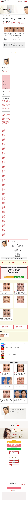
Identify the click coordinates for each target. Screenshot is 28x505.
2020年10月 (3, 179)
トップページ (3, 492)
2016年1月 (3, 226)
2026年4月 (3, 130)
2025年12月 (3, 133)
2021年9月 (3, 170)
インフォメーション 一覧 (5, 92)
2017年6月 (3, 212)
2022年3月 (3, 165)
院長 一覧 (4, 91)
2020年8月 (3, 181)
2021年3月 (3, 175)
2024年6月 (3, 147)
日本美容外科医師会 (17, 255)
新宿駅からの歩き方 (23, 484)
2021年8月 (3, 171)
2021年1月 (3, 177)
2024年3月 (3, 150)
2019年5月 (3, 193)
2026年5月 (3, 129)
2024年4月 (3, 149)
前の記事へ (3, 262)
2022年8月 (3, 161)
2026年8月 (3, 127)
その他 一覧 (4, 95)
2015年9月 (3, 229)
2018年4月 (3, 204)
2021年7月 (3, 172)
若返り (11, 23)
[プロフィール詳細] (4, 71)
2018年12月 (3, 197)
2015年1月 (3, 236)
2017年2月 (3, 215)
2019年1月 (3, 196)
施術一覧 (11, 492)
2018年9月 (3, 200)
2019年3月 (3, 195)
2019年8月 (3, 191)
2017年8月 (3, 210)
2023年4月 (3, 158)
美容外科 (4, 22)
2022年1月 (3, 167)
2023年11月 (3, 152)
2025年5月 (3, 138)
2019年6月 (3, 192)
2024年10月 (3, 144)
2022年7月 (3, 162)
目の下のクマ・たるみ (11, 22)
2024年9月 (3, 145)
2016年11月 (3, 218)
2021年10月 (3, 169)
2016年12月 (3, 217)
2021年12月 (3, 168)
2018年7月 (3, 201)
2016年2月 (3, 225)
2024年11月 (3, 143)
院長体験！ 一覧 (4, 89)
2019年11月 (3, 188)
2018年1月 (3, 206)
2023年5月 (3, 157)
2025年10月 (3, 135)
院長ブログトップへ (14, 262)
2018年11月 (3, 198)
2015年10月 (3, 228)
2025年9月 (3, 136)
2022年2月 (3, 166)
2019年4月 (3, 194)
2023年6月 (3, 156)
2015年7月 (3, 231)
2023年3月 (3, 159)
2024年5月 (3, 148)
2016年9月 (3, 219)
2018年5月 (3, 203)
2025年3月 (3, 140)
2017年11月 (3, 208)
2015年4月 (3, 233)
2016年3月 (3, 224)
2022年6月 (3, 163)
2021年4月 (3, 174)
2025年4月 (3, 139)
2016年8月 (3, 220)
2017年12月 (3, 207)
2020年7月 (3, 182)
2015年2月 (3, 235)
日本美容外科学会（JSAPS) (17, 250)
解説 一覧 (4, 94)
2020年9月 (3, 180)
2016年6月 (3, 222)
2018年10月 (3, 199)
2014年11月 (3, 237)
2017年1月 (3, 216)
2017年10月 (3, 209)
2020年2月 (3, 186)
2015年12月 (3, 227)
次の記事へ (24, 262)
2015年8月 (3, 230)
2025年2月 (3, 141)
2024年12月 (3, 142)
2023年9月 (3, 154)
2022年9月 (3, 160)
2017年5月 (3, 213)
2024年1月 (3, 151)
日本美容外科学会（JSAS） (17, 251)
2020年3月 (3, 185)
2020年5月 (3, 183)
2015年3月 (3, 234)
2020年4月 (3, 184)
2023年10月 (3, 153)
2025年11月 (3, 134)
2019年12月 (3, 187)
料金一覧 (19, 492)
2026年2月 (3, 132)
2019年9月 (3, 190)
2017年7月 (3, 211)
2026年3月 (3, 131)
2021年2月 (3, 176)
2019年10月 (3, 189)
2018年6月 (3, 202)
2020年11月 (3, 178)
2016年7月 (3, 221)
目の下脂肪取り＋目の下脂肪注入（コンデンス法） (14, 23)
